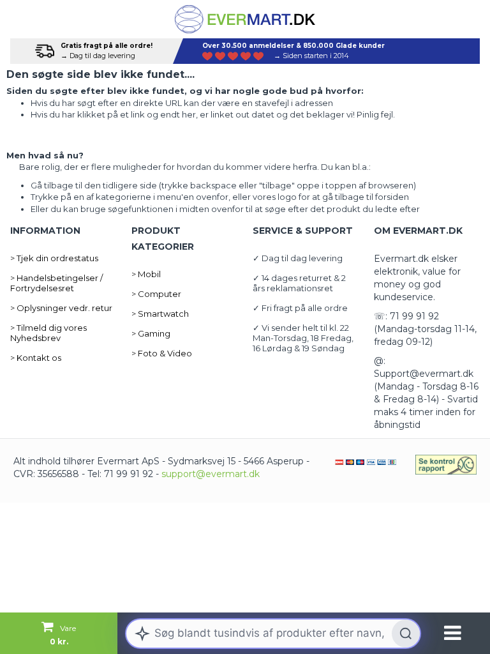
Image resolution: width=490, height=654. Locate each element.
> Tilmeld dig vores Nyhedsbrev (48, 333)
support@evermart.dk (210, 474)
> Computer (156, 294)
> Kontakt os (35, 358)
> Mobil (146, 274)
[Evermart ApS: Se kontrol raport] (446, 465)
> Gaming (150, 333)
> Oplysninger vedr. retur (61, 308)
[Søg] (406, 634)
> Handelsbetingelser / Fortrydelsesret (56, 283)
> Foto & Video (161, 353)
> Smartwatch (160, 313)
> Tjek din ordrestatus (54, 258)
